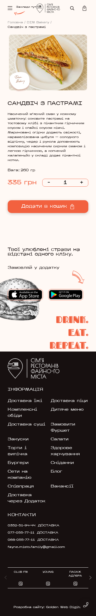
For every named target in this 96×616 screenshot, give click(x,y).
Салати (60, 439)
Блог (56, 472)
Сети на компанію (19, 475)
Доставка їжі (25, 401)
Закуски (18, 439)
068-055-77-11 (21, 539)
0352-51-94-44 (21, 525)
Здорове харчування (65, 451)
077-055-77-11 (21, 532)
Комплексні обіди (22, 413)
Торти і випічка (17, 451)
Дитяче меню (67, 410)
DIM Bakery (39, 22)
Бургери (18, 463)
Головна (17, 22)
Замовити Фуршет (63, 427)
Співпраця (21, 486)
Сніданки (62, 463)
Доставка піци (69, 401)
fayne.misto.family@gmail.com (34, 547)
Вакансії (62, 486)
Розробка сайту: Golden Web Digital (48, 607)
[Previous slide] (5, 577)
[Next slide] (90, 577)
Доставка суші (26, 424)
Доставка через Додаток (26, 498)
